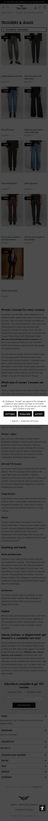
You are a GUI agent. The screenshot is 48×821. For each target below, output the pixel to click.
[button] (42, 808)
